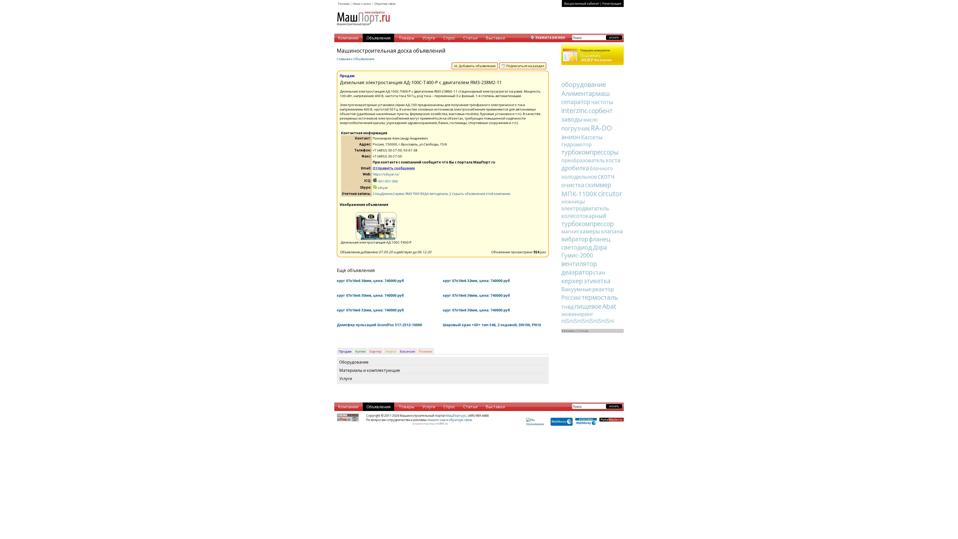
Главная (343, 59)
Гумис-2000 (577, 255)
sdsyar (382, 187)
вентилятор (579, 263)
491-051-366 (387, 181)
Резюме (425, 351)
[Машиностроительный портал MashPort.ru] (363, 28)
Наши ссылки (362, 3)
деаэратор (577, 272)
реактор (603, 289)
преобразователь (583, 160)
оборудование (583, 84)
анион (570, 137)
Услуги (428, 38)
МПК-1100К (579, 193)
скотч (606, 176)
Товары (406, 38)
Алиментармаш (585, 93)
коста (613, 160)
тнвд (567, 306)
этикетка (597, 280)
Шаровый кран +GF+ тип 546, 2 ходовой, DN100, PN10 (492, 324)
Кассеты (591, 137)
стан (599, 272)
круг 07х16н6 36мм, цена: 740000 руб (370, 280)
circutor (610, 193)
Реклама (344, 3)
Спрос (449, 38)
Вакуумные (576, 289)
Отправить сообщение (394, 168)
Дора (600, 247)
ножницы (573, 201)
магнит (570, 231)
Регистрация (611, 3)
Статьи (470, 38)
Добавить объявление (477, 66)
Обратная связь (385, 3)
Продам (345, 351)
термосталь (600, 297)
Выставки (495, 38)
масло (590, 119)
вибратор (574, 239)
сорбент (601, 110)
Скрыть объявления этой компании (481, 193)
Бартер (375, 351)
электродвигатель (585, 208)
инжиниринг (577, 314)
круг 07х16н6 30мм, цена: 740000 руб (370, 295)
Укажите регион (550, 37)
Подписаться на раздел (524, 66)
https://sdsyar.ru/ (386, 174)
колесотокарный (583, 215)
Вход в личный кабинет (581, 3)
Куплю (361, 351)
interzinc (574, 110)
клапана (612, 231)
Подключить (596, 55)
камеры (590, 231)
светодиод (576, 247)
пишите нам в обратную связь (449, 420)
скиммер (598, 184)
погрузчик (575, 128)
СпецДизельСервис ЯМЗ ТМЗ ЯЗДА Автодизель (411, 193)
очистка (572, 185)
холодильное (579, 176)
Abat (609, 306)
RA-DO (601, 128)
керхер (572, 280)
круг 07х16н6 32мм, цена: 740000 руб (476, 280)
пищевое (588, 306)
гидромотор (576, 144)
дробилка (575, 168)
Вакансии (407, 351)
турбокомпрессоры (589, 152)
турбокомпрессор (587, 223)
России (571, 297)
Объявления (378, 38)
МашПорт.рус (456, 415)
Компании (348, 38)
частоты (602, 102)
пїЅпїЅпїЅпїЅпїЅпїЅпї (587, 320)
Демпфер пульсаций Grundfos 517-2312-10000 (379, 324)
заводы (572, 119)
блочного (601, 168)
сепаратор (575, 102)
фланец (599, 239)
